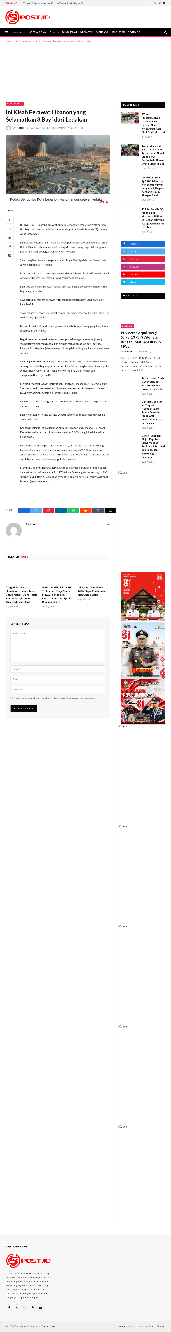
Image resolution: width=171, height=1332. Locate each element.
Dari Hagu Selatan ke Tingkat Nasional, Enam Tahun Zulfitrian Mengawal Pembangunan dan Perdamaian (152, 412)
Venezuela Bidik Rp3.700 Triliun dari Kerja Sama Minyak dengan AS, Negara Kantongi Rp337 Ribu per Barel (57, 594)
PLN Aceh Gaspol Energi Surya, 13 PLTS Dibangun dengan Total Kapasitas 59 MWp (141, 339)
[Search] (165, 32)
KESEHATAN (118, 32)
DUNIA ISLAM (69, 32)
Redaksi (20, 127)
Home (122, 1326)
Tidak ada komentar (55, 127)
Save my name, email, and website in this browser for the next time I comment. (55, 698)
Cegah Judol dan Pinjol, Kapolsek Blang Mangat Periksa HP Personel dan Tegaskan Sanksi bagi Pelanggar (153, 446)
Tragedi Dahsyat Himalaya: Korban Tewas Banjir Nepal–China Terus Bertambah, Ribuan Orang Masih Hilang (56, 3)
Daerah (54, 32)
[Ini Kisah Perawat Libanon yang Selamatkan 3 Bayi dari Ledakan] (58, 169)
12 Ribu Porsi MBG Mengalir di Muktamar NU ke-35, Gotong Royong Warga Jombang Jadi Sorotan (153, 218)
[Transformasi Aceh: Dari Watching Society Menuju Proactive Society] (130, 382)
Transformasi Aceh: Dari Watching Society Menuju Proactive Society (153, 383)
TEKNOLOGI (134, 32)
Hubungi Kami (146, 1326)
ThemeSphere (48, 1326)
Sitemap (161, 1326)
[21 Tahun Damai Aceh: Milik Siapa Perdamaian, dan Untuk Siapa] (94, 574)
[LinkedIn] (10, 237)
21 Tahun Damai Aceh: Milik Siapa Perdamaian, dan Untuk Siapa (93, 591)
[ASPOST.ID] (27, 17)
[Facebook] (10, 220)
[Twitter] (10, 228)
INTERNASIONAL (38, 32)
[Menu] (6, 32)
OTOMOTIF (86, 32)
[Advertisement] (85, 71)
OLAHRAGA (102, 32)
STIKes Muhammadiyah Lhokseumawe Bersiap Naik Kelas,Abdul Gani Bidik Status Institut (153, 123)
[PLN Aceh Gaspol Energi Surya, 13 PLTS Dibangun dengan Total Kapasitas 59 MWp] (143, 315)
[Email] (10, 255)
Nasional (18, 32)
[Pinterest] (10, 246)
